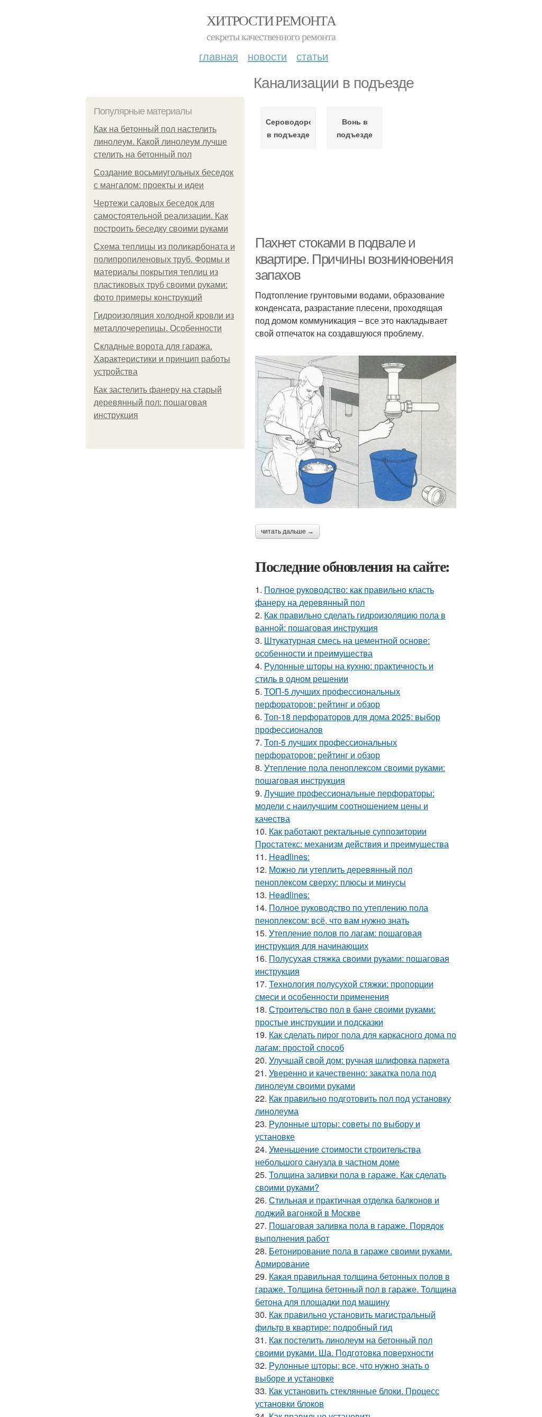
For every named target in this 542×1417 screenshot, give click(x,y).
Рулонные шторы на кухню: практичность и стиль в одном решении (344, 672)
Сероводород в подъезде (288, 127)
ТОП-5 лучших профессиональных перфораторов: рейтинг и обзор (327, 697)
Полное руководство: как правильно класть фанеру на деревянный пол (344, 595)
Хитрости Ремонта (271, 20)
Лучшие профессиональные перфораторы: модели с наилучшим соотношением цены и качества (345, 806)
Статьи (312, 56)
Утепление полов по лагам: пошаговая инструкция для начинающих (338, 939)
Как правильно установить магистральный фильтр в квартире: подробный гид (345, 1320)
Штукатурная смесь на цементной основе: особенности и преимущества (342, 646)
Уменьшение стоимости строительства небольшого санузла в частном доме (338, 1155)
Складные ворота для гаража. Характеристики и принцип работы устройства (162, 359)
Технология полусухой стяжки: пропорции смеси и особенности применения (344, 990)
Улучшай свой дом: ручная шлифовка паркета (359, 1060)
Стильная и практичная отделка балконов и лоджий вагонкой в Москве (347, 1206)
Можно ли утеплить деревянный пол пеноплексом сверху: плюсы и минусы (333, 875)
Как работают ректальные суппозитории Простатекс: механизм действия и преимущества (352, 837)
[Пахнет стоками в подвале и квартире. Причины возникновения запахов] (355, 432)
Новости (267, 56)
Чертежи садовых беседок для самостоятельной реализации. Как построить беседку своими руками (161, 216)
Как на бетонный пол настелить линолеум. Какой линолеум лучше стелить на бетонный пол (160, 142)
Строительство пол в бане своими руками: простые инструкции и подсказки (345, 1015)
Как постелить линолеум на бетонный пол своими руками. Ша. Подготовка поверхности (344, 1346)
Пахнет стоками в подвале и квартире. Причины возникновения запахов (354, 259)
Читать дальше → (287, 531)
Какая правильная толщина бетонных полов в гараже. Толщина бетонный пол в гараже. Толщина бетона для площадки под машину (355, 1289)
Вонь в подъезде (355, 127)
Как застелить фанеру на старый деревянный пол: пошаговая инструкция (158, 402)
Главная (218, 56)
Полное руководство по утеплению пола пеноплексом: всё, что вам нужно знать (341, 913)
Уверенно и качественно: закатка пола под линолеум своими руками (345, 1079)
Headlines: (289, 857)
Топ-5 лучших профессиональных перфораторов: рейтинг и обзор (326, 748)
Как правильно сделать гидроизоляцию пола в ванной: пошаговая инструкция (350, 621)
